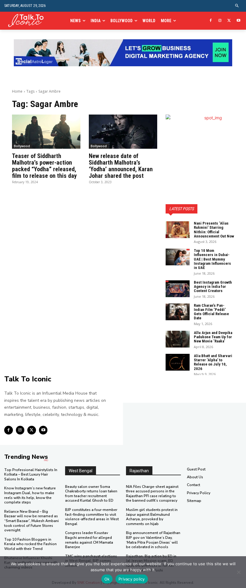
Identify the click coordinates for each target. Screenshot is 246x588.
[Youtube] (238, 20)
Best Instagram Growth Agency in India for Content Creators (213, 286)
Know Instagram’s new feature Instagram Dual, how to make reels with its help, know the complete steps (30, 495)
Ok (107, 579)
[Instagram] (220, 20)
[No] (239, 572)
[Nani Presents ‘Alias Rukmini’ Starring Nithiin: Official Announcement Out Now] (178, 229)
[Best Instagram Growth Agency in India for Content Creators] (178, 288)
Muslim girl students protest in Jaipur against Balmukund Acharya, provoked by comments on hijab (152, 516)
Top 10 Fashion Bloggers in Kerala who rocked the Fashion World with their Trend (30, 544)
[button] (237, 5)
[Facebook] (210, 20)
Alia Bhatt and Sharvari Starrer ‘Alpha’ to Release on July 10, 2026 (213, 362)
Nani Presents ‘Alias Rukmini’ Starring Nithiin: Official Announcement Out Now (214, 229)
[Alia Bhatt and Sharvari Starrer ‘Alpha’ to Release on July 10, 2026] (178, 362)
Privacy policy (131, 579)
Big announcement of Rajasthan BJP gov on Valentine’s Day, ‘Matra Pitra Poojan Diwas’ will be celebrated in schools (153, 539)
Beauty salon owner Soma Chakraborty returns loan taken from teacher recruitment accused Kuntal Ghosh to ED (91, 493)
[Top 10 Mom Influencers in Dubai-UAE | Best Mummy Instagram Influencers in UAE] (178, 257)
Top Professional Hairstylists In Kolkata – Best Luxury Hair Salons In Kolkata (30, 474)
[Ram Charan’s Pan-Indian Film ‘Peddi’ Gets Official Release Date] (178, 311)
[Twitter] (229, 20)
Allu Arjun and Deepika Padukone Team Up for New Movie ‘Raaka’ (213, 337)
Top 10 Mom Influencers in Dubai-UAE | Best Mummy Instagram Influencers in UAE (212, 259)
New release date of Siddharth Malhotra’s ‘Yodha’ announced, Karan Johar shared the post (121, 165)
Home (17, 91)
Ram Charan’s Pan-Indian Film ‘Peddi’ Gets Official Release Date (211, 312)
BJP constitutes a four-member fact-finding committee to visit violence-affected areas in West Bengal (92, 516)
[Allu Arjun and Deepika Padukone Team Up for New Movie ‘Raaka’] (178, 339)
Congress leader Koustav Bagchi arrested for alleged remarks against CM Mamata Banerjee (89, 539)
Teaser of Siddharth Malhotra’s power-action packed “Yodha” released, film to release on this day (44, 165)
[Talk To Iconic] (28, 20)
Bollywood (22, 146)
